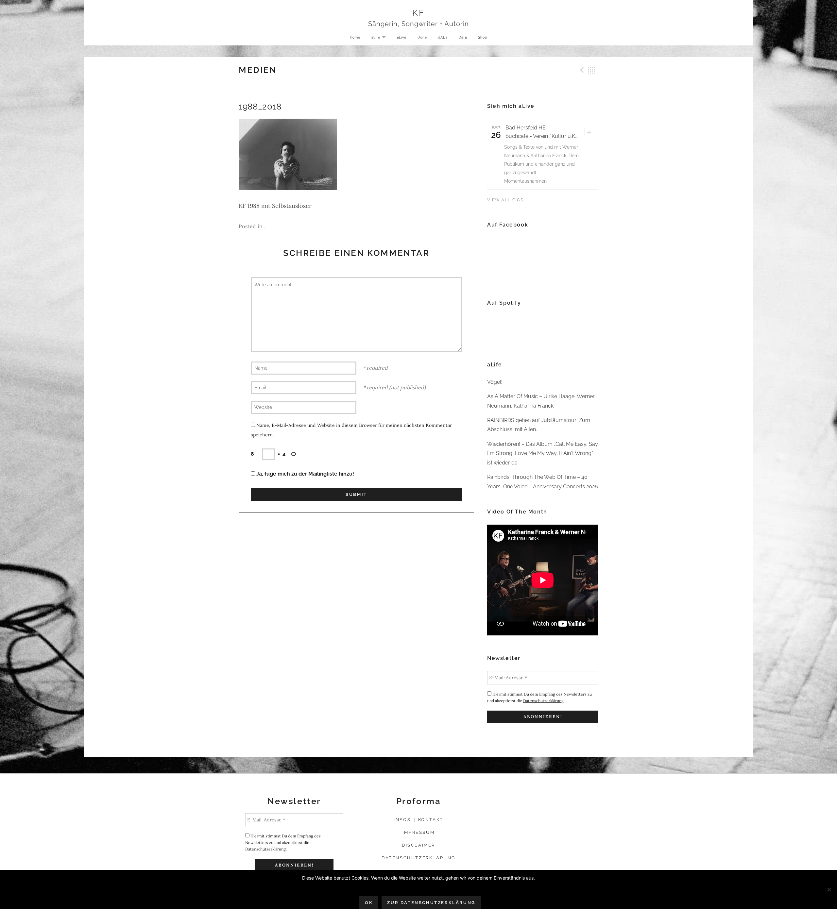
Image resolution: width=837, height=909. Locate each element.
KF (418, 13)
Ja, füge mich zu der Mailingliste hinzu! (304, 474)
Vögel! (495, 382)
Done (422, 37)
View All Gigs (505, 199)
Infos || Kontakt (418, 819)
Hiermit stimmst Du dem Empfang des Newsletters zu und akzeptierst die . (539, 697)
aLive (401, 37)
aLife (381, 37)
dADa (443, 37)
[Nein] (829, 889)
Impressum (418, 832)
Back (591, 70)
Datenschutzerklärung (543, 700)
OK (369, 902)
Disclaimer (418, 845)
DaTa (463, 37)
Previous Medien (581, 70)
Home (355, 37)
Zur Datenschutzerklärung (431, 902)
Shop (482, 37)
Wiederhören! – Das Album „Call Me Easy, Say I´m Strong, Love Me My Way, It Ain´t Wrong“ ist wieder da (542, 453)
